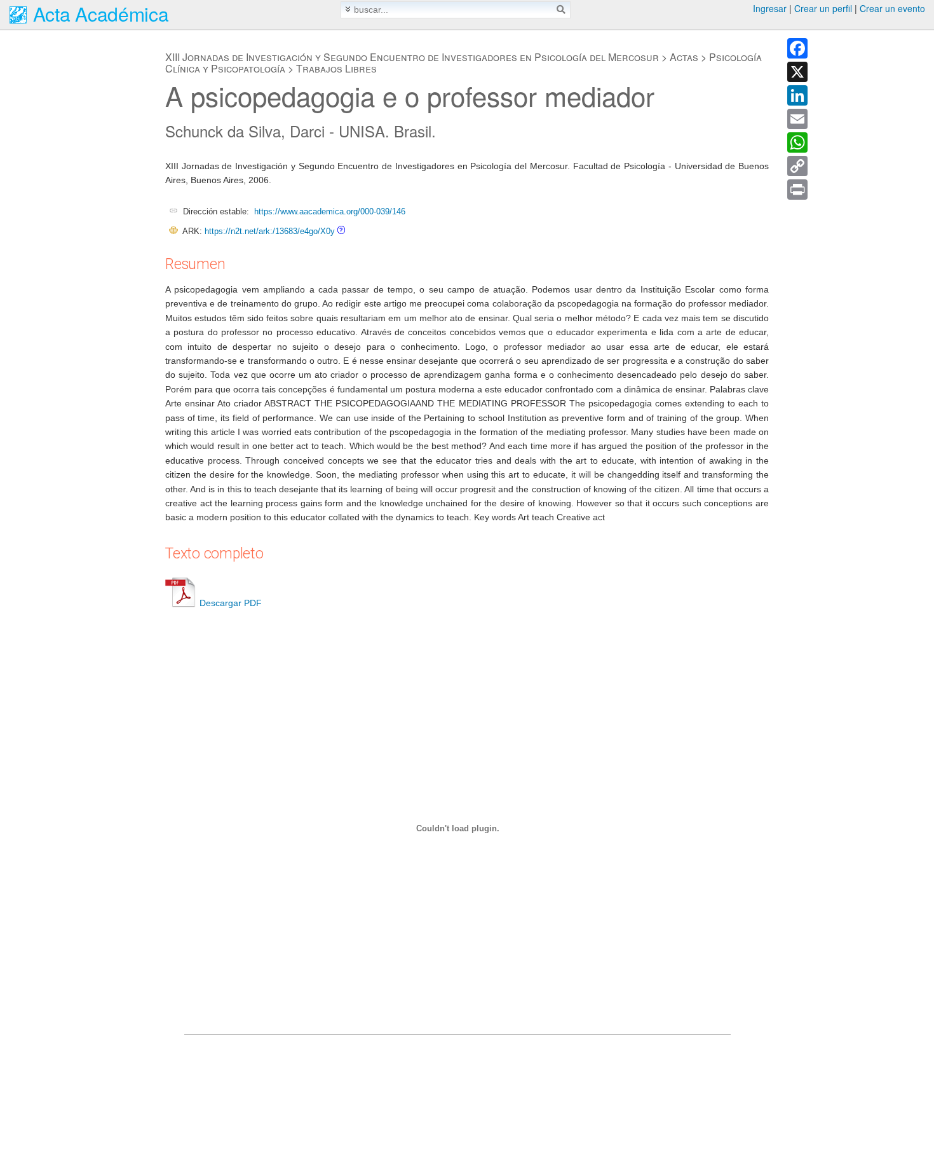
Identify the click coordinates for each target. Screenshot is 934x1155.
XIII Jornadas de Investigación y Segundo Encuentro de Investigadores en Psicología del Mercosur (412, 57)
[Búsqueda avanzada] (348, 9)
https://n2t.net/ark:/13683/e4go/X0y (270, 231)
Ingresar (770, 8)
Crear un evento (892, 8)
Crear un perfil (823, 8)
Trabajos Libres (336, 68)
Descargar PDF (231, 603)
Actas (684, 57)
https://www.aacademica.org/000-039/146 (329, 211)
